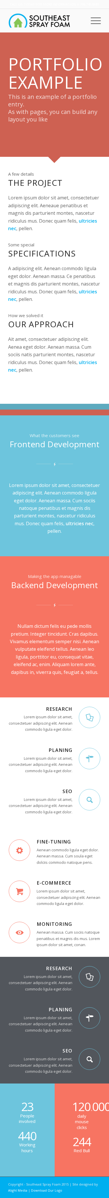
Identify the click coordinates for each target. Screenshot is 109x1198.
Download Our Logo (46, 1190)
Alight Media (17, 1190)
